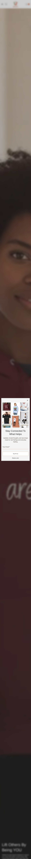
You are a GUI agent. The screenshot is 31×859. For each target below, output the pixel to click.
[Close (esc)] (27, 400)
